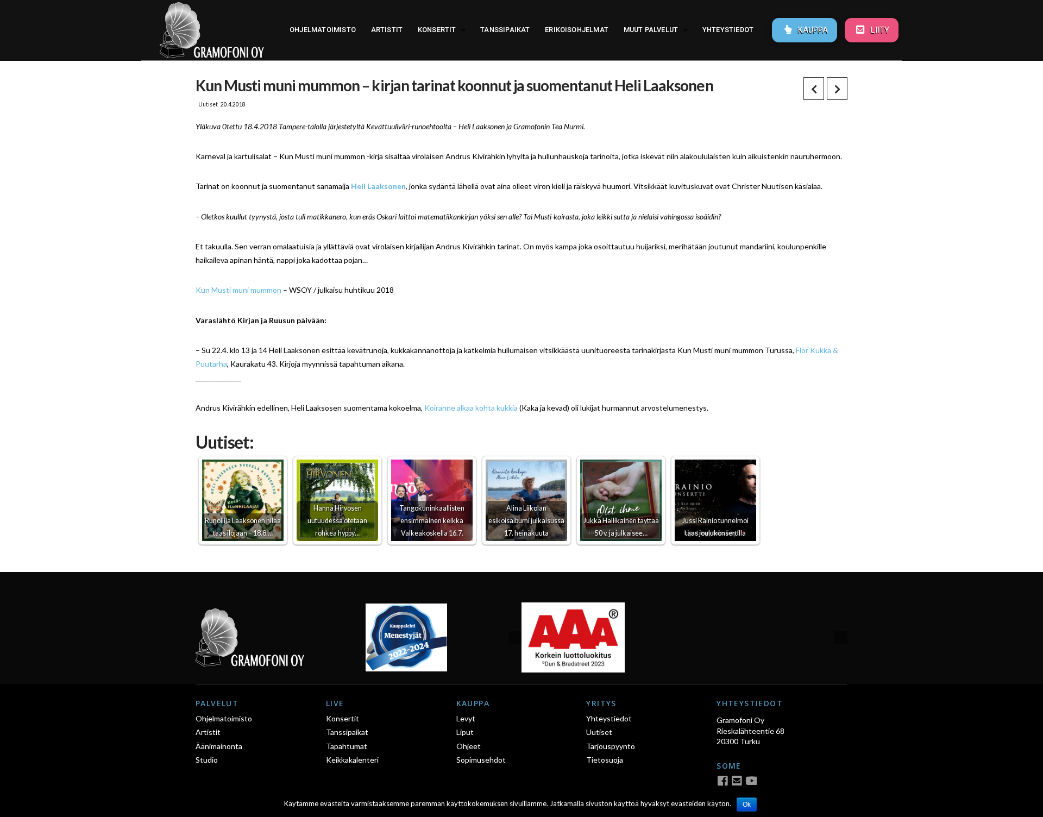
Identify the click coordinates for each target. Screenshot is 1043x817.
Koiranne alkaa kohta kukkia (471, 407)
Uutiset (208, 104)
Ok (747, 804)
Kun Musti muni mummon (238, 289)
